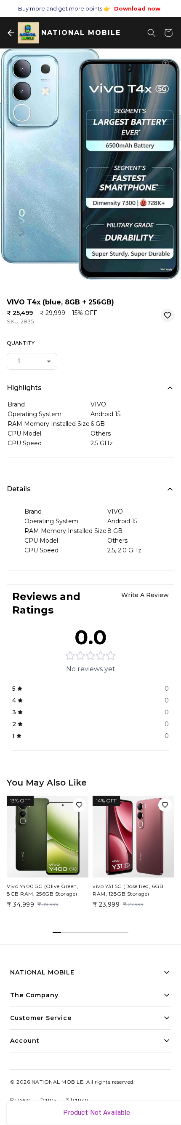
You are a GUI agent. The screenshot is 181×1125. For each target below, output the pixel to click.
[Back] (11, 33)
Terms (48, 1099)
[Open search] (151, 33)
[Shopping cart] (168, 33)
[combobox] (32, 361)
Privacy (20, 1099)
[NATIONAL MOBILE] (28, 32)
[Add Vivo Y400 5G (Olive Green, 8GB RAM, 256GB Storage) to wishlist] (79, 805)
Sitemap (77, 1099)
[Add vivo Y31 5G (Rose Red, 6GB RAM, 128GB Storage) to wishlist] (165, 805)
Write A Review (145, 595)
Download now (137, 8)
